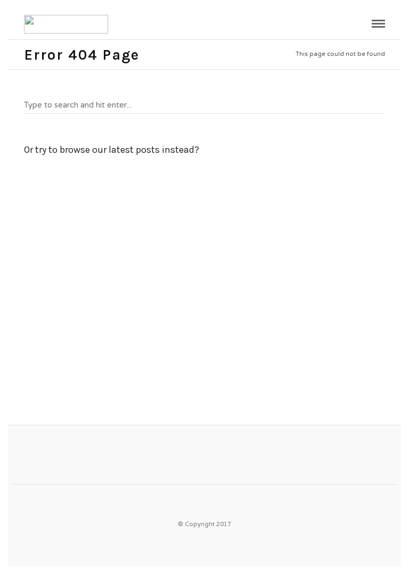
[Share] (360, 25)
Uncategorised (51, 304)
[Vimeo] (199, 500)
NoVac (38, 319)
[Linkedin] (220, 500)
